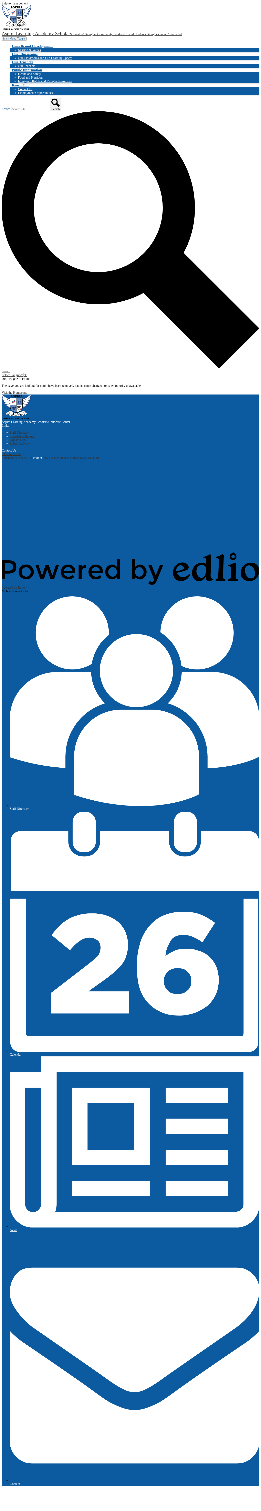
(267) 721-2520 (53, 457)
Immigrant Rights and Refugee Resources (45, 81)
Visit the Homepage (14, 392)
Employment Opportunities (35, 93)
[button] (32, 46)
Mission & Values (29, 50)
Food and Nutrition (30, 77)
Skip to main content (15, 3)
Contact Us (25, 89)
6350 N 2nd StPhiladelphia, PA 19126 (17, 455)
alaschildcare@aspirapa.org (81, 457)
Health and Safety (29, 74)
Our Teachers (26, 66)
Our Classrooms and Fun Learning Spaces (45, 58)
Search (6, 109)
